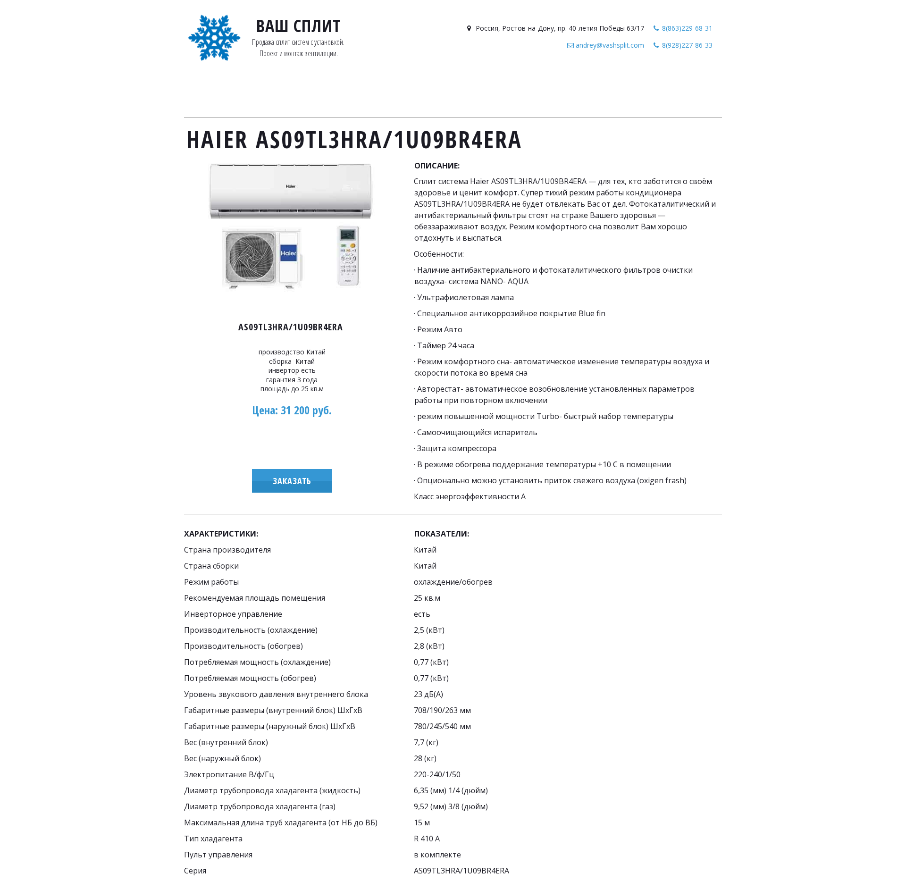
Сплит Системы (301, 92)
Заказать (292, 481)
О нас (596, 92)
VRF (344, 92)
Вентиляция (381, 92)
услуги (565, 92)
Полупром (431, 92)
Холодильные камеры (502, 92)
